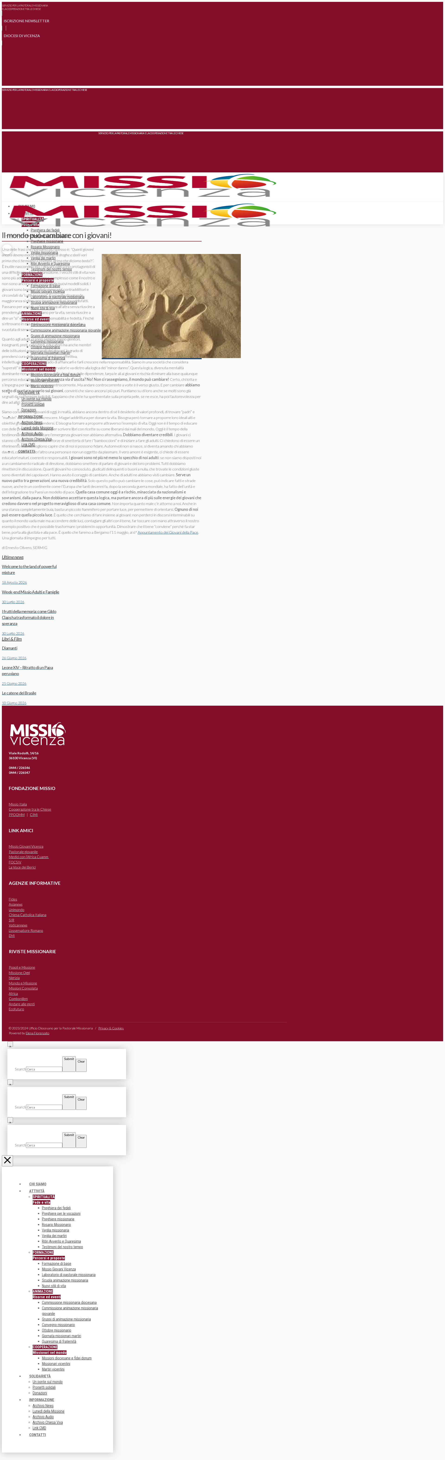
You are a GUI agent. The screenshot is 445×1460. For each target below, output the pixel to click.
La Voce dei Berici (22, 867)
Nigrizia (14, 978)
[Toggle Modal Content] (7, 79)
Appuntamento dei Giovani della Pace (168, 532)
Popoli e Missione (22, 967)
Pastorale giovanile (23, 852)
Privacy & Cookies (111, 1028)
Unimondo (16, 910)
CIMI (34, 815)
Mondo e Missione (23, 983)
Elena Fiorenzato (37, 1033)
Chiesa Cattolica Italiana (27, 915)
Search (20, 1069)
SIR (11, 920)
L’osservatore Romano (26, 930)
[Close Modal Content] (10, 1044)
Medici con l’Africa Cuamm (29, 857)
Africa (13, 993)
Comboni (18, 999)
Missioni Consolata (23, 988)
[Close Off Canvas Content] (7, 1160)
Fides (13, 899)
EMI (12, 935)
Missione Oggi (19, 973)
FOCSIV (15, 862)
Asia (15, 904)
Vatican (18, 925)
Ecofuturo (16, 1009)
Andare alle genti (22, 1004)
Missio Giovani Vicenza (26, 846)
